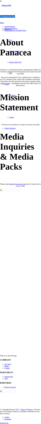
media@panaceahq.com (17, 184)
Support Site (8, 377)
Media (6, 366)
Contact (7, 368)
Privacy (30, 409)
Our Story (7, 364)
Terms (22, 409)
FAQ (6, 379)
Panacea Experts (10, 387)
